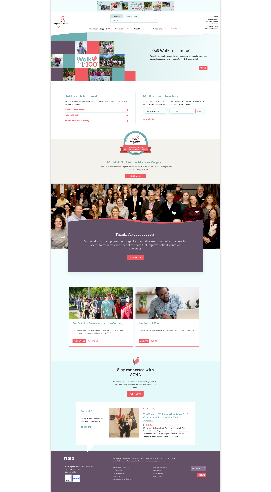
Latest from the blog (149, 409)
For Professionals (157, 29)
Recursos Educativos (211, 28)
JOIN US (203, 68)
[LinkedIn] (73, 458)
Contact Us (116, 476)
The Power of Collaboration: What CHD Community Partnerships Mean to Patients (165, 417)
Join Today (135, 393)
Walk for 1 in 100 (213, 26)
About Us (138, 29)
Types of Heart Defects (75, 109)
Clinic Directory (213, 19)
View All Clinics (149, 119)
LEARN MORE (135, 176)
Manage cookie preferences (122, 479)
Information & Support (97, 29)
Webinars (215, 24)
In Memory (157, 470)
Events (154, 341)
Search (200, 111)
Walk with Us (79, 341)
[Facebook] (65, 458)
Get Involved (120, 29)
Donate (174, 29)
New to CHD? (213, 17)
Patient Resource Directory (77, 120)
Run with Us (93, 341)
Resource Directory (212, 21)
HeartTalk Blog (158, 473)
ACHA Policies (158, 476)
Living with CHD (72, 115)
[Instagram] (69, 458)
